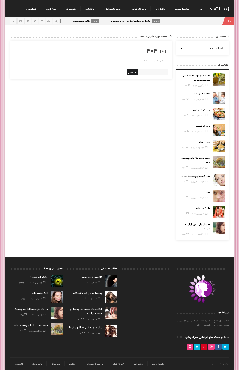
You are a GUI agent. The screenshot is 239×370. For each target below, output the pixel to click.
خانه (200, 8)
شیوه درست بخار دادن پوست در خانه (31, 324)
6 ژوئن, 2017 (92, 319)
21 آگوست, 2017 (198, 213)
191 (184, 115)
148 (183, 99)
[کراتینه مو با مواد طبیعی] (111, 281)
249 (184, 131)
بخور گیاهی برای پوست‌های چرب (196, 175)
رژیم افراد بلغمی (203, 125)
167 (183, 181)
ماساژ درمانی (51, 8)
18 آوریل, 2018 (198, 85)
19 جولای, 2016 (36, 298)
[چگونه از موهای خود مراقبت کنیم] (111, 297)
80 (184, 213)
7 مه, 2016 (92, 298)
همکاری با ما (31, 8)
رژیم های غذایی (139, 8)
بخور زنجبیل (204, 141)
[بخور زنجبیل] (219, 146)
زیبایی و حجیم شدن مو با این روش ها (85, 327)
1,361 (23, 298)
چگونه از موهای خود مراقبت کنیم (87, 292)
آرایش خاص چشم (40, 292)
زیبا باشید (219, 8)
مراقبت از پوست (182, 8)
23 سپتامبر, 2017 (197, 99)
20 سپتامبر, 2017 (198, 115)
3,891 (21, 282)
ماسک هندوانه (203, 207)
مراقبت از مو (160, 8)
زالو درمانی (19, 364)
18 (81, 333)
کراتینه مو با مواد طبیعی (92, 276)
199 (185, 85)
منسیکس (215, 363)
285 (184, 234)
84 (79, 319)
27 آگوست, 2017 (197, 147)
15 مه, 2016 (92, 333)
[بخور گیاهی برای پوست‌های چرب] (219, 180)
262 (183, 167)
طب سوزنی (71, 8)
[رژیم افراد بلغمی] (219, 130)
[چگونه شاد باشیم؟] (57, 281)
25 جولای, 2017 (36, 282)
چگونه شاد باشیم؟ (39, 276)
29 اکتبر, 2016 (92, 282)
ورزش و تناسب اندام (113, 8)
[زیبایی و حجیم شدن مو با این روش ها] (111, 331)
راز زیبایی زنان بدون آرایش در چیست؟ (31, 308)
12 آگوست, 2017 (198, 234)
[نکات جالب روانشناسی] (219, 98)
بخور (208, 191)
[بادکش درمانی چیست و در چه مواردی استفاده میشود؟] (111, 313)
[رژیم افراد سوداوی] (219, 114)
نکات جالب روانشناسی (200, 93)
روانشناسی (89, 8)
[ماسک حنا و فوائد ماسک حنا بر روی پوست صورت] (219, 79)
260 (183, 147)
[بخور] (219, 196)
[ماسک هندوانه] (219, 212)
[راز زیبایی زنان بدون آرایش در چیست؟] (219, 228)
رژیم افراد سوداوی (201, 109)
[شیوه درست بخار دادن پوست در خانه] (219, 162)
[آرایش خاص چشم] (57, 297)
